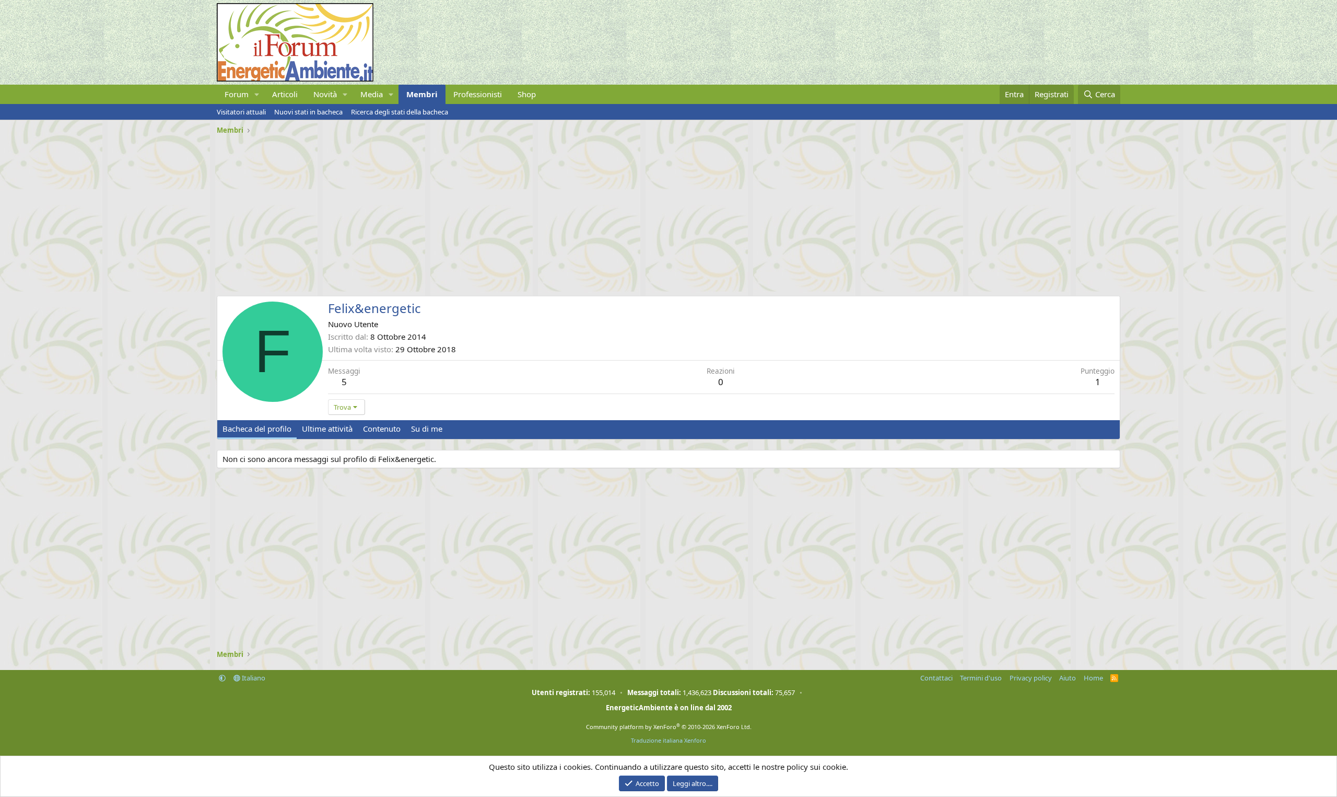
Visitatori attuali (241, 112)
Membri (422, 94)
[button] (257, 94)
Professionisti (477, 94)
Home (1093, 678)
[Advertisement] (530, 211)
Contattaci (936, 678)
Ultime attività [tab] (327, 428)
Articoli (285, 94)
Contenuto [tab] (382, 428)
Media (371, 94)
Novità (325, 94)
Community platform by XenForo (669, 727)
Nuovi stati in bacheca (308, 112)
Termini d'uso (981, 678)
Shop (527, 94)
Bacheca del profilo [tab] (256, 428)
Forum (237, 94)
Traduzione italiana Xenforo (668, 740)
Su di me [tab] (426, 428)
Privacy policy (1031, 678)
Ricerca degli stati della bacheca (399, 112)
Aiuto (1067, 678)
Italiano (252, 678)
